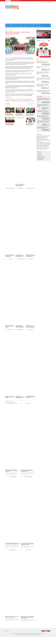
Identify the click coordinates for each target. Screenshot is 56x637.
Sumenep (39, 155)
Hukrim (16, 24)
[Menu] (5, 2)
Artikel (39, 26)
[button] (48, 2)
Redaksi (18, 633)
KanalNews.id (8, 35)
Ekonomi (22, 24)
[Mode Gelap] (50, 2)
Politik (19, 24)
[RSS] (50, 631)
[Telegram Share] (32, 103)
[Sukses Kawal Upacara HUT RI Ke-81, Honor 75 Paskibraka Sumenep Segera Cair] (20, 150)
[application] (43, 34)
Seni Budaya (33, 24)
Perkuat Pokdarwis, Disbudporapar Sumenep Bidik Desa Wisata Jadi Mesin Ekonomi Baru (20, 397)
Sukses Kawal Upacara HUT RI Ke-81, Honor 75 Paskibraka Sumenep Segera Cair (20, 185)
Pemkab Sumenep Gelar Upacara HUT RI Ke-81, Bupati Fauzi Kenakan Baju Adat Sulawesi (20, 256)
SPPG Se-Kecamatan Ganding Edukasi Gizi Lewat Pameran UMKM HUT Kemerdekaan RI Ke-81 (30, 114)
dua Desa (17, 99)
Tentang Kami (14, 633)
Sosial (29, 24)
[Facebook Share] (27, 103)
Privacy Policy (22, 633)
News (6, 24)
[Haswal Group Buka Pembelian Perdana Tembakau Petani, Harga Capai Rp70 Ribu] (43, 62)
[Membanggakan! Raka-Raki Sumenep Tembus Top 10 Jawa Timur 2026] (30, 362)
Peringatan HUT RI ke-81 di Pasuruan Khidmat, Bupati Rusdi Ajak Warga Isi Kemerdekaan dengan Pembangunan (30, 124)
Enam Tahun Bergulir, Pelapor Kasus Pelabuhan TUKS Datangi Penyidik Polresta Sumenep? (46, 93)
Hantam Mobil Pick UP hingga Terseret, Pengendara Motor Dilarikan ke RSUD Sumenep (45, 108)
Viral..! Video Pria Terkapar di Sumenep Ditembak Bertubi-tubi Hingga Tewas (46, 118)
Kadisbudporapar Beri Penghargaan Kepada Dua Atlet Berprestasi (46, 130)
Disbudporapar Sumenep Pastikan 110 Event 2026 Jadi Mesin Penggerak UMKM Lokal (30, 326)
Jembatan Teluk (7, 58)
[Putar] (37, 37)
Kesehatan (16, 26)
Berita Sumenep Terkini (41, 158)
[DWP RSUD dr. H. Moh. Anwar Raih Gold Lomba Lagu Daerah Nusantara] (10, 362)
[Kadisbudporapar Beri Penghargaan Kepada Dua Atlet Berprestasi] (43, 128)
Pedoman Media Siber (41, 633)
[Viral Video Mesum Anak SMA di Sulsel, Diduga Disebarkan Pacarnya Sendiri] (43, 111)
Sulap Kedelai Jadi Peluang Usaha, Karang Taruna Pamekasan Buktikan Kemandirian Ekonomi (46, 102)
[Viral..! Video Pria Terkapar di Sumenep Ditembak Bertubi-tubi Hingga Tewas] (43, 116)
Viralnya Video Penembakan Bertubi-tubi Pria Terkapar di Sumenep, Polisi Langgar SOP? (46, 125)
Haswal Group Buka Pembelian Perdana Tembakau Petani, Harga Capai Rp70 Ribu (45, 64)
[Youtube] (47, 631)
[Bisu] (48, 37)
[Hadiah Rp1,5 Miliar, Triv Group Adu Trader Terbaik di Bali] (43, 67)
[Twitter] (43, 631)
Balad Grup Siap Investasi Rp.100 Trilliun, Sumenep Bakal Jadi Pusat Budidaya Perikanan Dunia (43, 136)
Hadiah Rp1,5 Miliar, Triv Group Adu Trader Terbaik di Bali (45, 70)
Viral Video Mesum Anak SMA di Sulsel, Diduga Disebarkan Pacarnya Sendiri (45, 113)
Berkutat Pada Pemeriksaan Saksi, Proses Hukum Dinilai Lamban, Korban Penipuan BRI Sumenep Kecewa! (43, 145)
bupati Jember (13, 99)
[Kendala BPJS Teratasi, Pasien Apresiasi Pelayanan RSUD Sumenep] (10, 291)
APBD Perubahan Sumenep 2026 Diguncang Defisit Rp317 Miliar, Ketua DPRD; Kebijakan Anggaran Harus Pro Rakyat (9, 124)
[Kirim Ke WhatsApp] (34, 103)
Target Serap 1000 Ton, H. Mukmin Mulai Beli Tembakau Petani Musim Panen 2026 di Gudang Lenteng (45, 82)
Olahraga (25, 26)
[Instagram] (45, 631)
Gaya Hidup (20, 26)
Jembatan (7, 66)
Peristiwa (25, 24)
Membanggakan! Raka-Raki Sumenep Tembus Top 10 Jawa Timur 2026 (30, 397)
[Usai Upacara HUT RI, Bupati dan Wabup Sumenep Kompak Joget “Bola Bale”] (10, 221)
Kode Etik (35, 633)
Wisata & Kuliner (38, 24)
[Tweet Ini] (29, 103)
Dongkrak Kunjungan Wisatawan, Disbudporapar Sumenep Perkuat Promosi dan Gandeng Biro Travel (20, 326)
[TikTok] (48, 631)
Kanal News (39, 153)
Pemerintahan (11, 24)
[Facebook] (42, 631)
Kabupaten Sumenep (41, 156)
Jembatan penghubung (27, 99)
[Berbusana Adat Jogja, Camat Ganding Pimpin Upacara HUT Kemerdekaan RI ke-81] (30, 221)
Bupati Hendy (8, 99)
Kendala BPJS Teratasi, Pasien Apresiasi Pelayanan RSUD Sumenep (9, 326)
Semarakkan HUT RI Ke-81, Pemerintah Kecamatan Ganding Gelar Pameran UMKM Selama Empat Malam (20, 114)
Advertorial (7, 26)
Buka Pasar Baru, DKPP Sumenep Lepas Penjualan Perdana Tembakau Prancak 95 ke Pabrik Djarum (9, 114)
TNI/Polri (29, 26)
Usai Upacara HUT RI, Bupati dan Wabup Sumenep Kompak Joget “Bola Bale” (9, 256)
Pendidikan (11, 26)
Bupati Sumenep (40, 159)
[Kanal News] (12, 6)
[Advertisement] (28, 17)
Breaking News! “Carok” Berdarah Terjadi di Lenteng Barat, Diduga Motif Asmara (43, 140)
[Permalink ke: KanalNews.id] (6, 35)
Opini (36, 26)
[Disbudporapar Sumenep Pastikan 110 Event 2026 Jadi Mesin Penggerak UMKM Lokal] (30, 291)
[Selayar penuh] (49, 37)
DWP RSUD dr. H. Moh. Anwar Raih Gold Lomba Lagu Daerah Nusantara (9, 397)
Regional (11, 30)
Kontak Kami (31, 633)
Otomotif (32, 26)
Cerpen (42, 26)
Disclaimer (26, 633)
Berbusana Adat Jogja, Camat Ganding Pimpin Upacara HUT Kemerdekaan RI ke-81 (30, 256)
